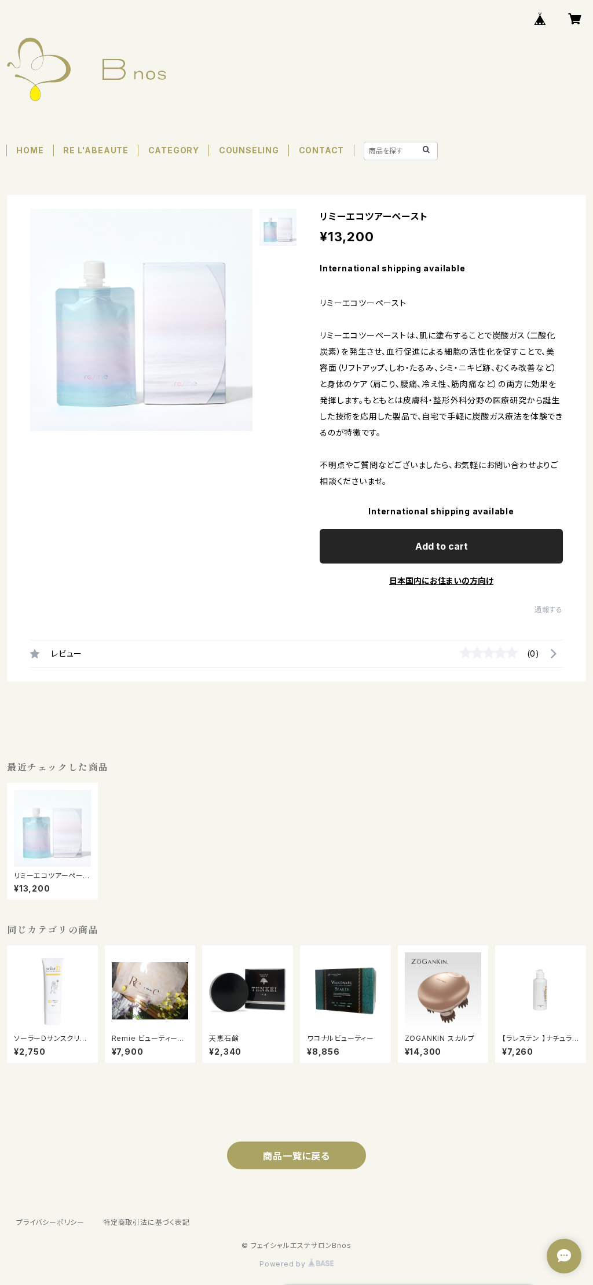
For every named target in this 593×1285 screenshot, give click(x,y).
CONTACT (322, 150)
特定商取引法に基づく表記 (146, 1222)
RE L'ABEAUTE (96, 150)
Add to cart (441, 546)
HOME (29, 150)
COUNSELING (249, 150)
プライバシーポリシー (50, 1222)
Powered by (283, 1264)
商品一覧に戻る (296, 1156)
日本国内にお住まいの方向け (441, 581)
